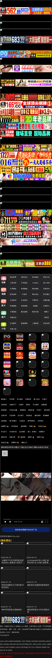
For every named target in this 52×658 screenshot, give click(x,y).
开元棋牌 (20, 399)
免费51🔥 (32, 426)
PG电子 (44, 399)
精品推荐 (13, 277)
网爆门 (46, 312)
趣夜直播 (38, 415)
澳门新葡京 (13, 421)
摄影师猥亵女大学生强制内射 (38, 610)
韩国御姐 (24, 289)
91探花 (24, 294)
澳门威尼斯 (21, 437)
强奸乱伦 (24, 277)
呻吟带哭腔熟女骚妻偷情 (12, 609)
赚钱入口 (24, 442)
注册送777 (12, 405)
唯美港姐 (35, 289)
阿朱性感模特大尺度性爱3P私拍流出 (13, 586)
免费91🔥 (31, 437)
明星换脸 (24, 306)
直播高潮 (23, 410)
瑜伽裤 (35, 306)
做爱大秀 (4, 437)
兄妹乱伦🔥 (5, 442)
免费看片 (42, 432)
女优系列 (24, 300)
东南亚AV (46, 289)
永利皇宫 (41, 421)
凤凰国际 (4, 410)
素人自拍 (46, 283)
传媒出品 (13, 317)
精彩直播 (31, 410)
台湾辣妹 (13, 289)
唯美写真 (35, 312)
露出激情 (24, 312)
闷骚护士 (46, 306)
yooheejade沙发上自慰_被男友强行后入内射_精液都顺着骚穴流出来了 (38, 562)
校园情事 (24, 323)
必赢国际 (44, 405)
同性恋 (46, 317)
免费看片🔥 (5, 426)
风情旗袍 (13, 306)
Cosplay (35, 283)
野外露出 (46, 294)
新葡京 (28, 405)
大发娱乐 (22, 421)
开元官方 (4, 432)
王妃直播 (12, 415)
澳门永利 (37, 399)
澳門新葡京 (31, 421)
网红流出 (35, 294)
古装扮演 (13, 300)
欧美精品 (35, 277)
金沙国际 (22, 432)
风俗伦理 (46, 323)
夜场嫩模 (46, 415)
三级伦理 (13, 283)
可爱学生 (35, 300)
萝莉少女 (46, 277)
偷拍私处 (29, 415)
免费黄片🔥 (15, 442)
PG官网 (11, 399)
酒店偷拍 (47, 410)
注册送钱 (4, 405)
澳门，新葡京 (32, 432)
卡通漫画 (13, 312)
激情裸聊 (24, 426)
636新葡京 (14, 426)
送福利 (21, 405)
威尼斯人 (4, 399)
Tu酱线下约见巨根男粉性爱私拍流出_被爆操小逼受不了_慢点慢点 (13, 562)
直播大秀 (12, 437)
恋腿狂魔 (46, 300)
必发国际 (4, 421)
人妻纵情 (35, 323)
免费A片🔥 (40, 437)
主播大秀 (4, 415)
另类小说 (13, 329)
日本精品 (24, 283)
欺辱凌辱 (13, 294)
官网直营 (28, 399)
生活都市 (13, 323)
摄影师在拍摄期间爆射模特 (38, 585)
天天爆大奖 (13, 432)
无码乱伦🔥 (42, 426)
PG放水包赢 (13, 410)
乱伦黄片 (21, 415)
